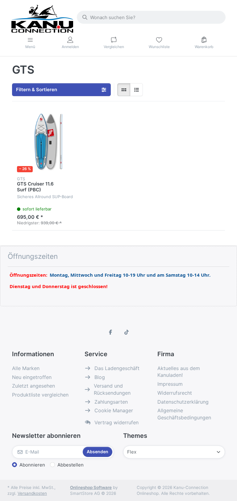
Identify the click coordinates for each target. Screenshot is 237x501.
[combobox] (151, 17)
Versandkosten (32, 493)
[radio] (123, 89)
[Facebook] (110, 332)
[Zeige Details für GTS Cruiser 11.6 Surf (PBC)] (47, 141)
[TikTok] (126, 332)
